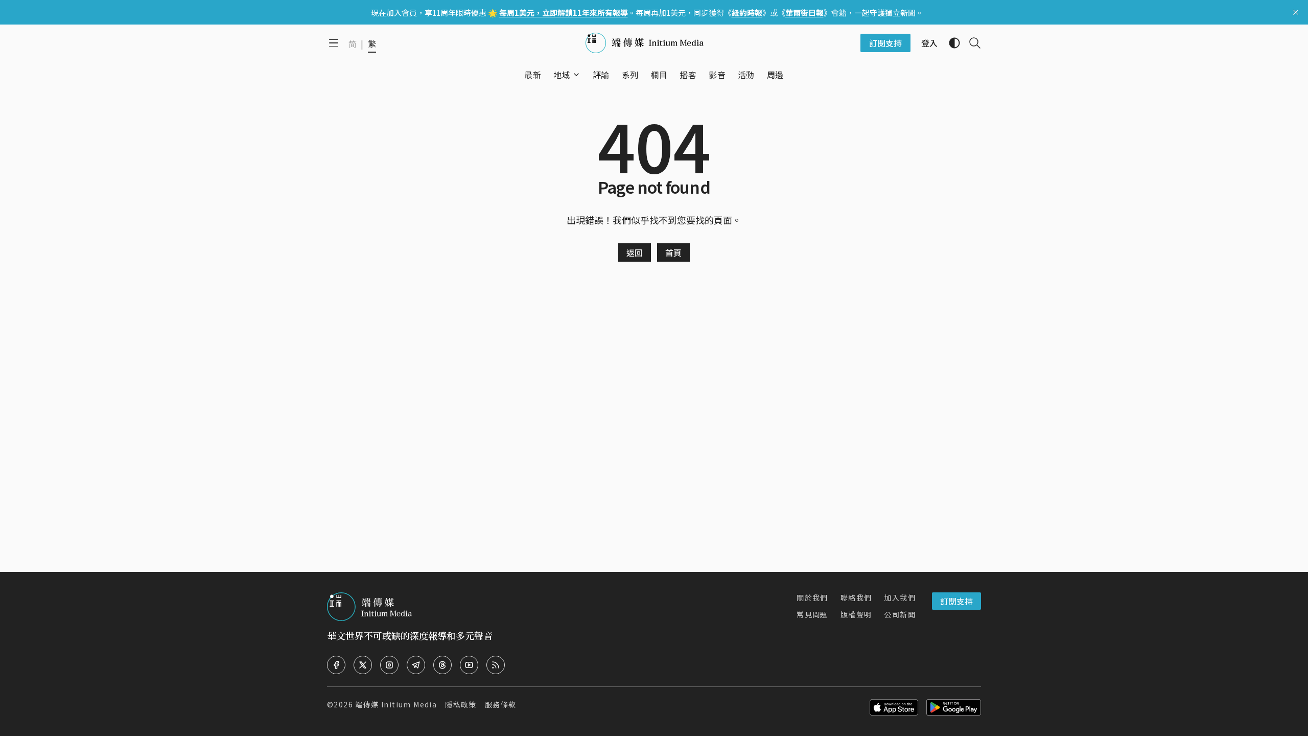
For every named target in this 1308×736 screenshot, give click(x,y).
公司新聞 (900, 614)
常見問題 (812, 614)
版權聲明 (856, 614)
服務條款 (501, 704)
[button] (561, 74)
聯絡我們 (856, 597)
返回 (634, 252)
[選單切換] (576, 75)
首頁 (673, 252)
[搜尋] (971, 43)
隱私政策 (461, 704)
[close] (1296, 12)
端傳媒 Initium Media (396, 704)
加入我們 (900, 597)
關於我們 (812, 597)
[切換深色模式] (950, 43)
